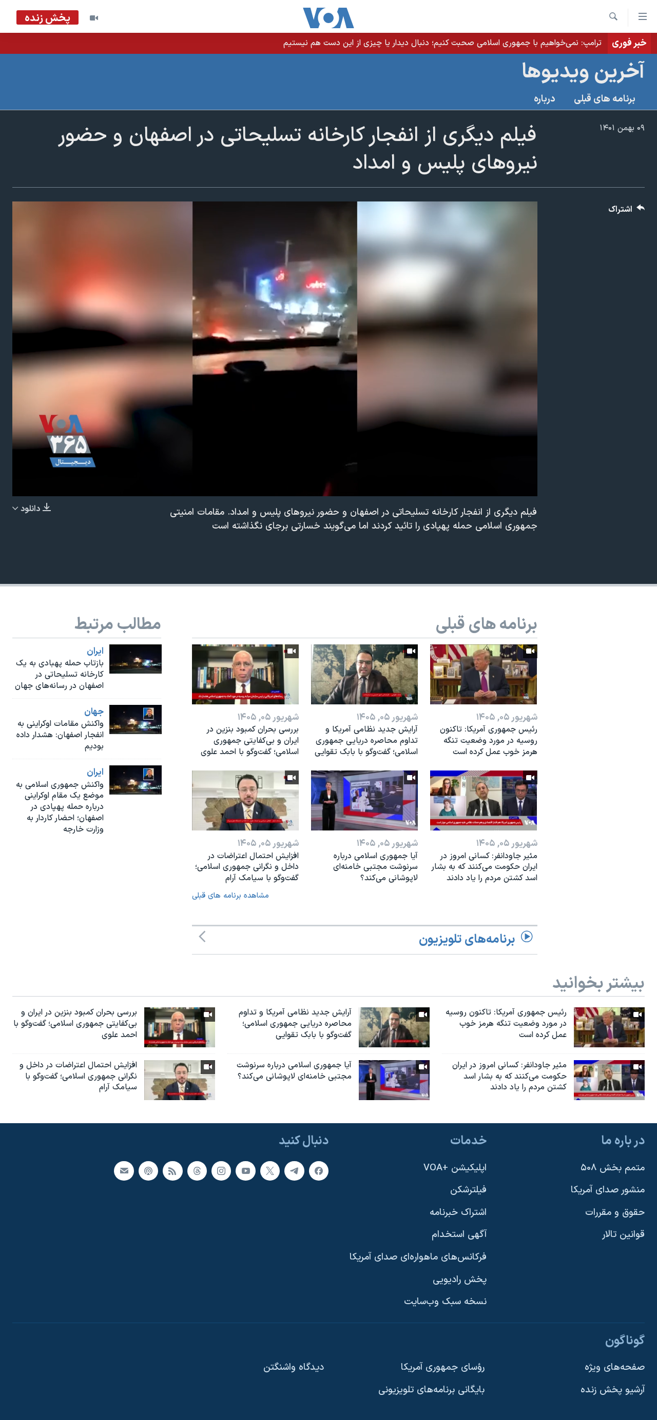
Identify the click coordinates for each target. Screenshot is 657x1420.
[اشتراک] (123, 1171)
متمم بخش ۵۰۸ (613, 1168)
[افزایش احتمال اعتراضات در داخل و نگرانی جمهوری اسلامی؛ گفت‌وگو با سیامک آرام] (245, 800)
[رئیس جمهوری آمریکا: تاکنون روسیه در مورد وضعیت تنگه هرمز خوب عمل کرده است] (483, 674)
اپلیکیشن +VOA (455, 1168)
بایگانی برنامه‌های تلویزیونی (431, 1390)
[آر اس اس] (172, 1171)
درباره (544, 99)
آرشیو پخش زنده (613, 1390)
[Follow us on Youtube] (245, 1171)
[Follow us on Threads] (197, 1171)
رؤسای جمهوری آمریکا (443, 1368)
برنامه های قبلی (604, 99)
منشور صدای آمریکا (608, 1191)
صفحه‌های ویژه (615, 1368)
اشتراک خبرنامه (458, 1213)
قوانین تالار (623, 1235)
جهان (94, 712)
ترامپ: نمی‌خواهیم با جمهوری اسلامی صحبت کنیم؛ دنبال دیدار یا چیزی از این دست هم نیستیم (442, 43)
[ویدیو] (94, 18)
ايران (95, 651)
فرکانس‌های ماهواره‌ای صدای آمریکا (418, 1257)
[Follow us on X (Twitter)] (270, 1171)
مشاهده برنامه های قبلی (230, 895)
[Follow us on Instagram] (221, 1171)
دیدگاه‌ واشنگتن (293, 1368)
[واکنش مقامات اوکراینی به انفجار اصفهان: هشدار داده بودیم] (135, 719)
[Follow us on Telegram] (294, 1171)
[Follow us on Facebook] (318, 1171)
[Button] (626, 211)
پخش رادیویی (460, 1280)
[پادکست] (148, 1171)
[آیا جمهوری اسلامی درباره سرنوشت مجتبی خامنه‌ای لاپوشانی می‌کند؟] (364, 800)
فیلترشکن (468, 1191)
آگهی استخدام (459, 1235)
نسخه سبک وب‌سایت (445, 1302)
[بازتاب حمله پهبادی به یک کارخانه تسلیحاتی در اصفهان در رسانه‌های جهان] (135, 659)
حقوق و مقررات (615, 1213)
